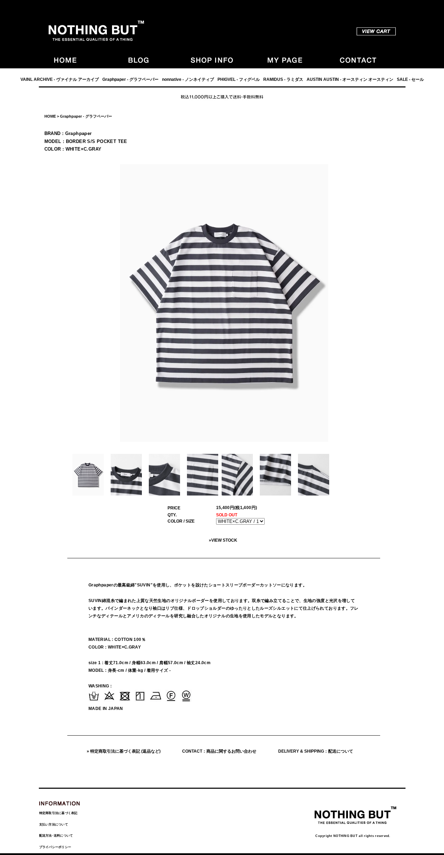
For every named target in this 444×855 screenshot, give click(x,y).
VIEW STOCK (224, 540)
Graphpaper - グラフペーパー (130, 79)
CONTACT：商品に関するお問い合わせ (219, 751)
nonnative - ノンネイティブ (188, 79)
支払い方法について (53, 824)
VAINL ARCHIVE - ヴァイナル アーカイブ (59, 79)
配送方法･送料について (56, 835)
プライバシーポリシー (55, 847)
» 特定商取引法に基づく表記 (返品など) (124, 751)
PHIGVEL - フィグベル (238, 79)
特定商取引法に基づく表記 (58, 813)
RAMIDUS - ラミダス (283, 79)
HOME (50, 116)
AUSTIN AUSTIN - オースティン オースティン (350, 79)
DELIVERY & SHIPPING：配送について (315, 751)
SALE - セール (410, 79)
